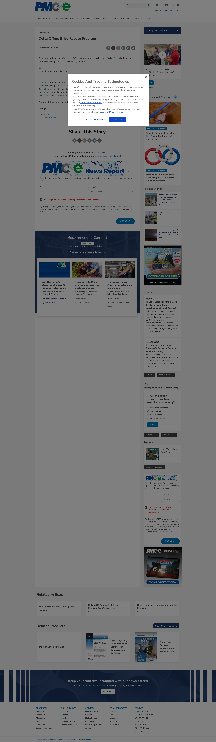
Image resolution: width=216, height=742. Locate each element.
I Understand (117, 119)
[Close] (146, 77)
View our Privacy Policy (111, 112)
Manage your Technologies (96, 119)
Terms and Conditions (91, 102)
